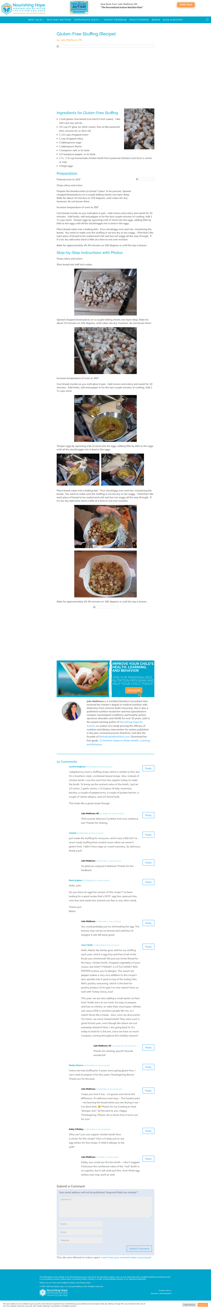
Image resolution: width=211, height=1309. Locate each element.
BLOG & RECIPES (173, 19)
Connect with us (165, 1290)
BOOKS (156, 19)
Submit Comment (139, 1248)
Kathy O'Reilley (76, 1129)
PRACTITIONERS (139, 19)
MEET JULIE (35, 19)
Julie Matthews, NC (90, 813)
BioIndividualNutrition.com (114, 736)
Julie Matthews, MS (71, 40)
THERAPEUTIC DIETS (86, 19)
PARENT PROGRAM (115, 19)
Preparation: (67, 173)
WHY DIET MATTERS (59, 19)
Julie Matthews (88, 861)
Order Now (186, 4)
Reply (148, 768)
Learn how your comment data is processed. (126, 1257)
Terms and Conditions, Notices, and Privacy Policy (71, 1283)
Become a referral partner (161, 1293)
